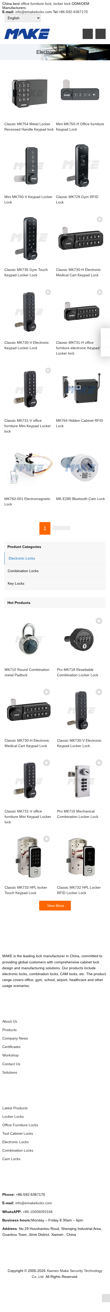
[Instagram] (57, 1290)
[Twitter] (38, 1290)
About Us (9, 1021)
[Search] (100, 34)
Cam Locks (11, 1159)
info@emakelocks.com (33, 12)
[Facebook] (32, 1290)
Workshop (10, 1055)
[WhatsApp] (51, 1290)
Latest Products (15, 1108)
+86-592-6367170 (73, 12)
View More (55, 906)
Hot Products (18, 603)
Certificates (11, 1047)
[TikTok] (69, 1290)
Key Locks (16, 583)
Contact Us (11, 1064)
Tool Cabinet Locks (17, 1133)
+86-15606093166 (38, 1212)
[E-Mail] (81, 1290)
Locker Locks (13, 1116)
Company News (15, 1038)
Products (9, 1030)
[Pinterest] (63, 1290)
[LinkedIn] (44, 1290)
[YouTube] (75, 1290)
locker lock (61, 4)
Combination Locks (23, 571)
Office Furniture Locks (20, 1125)
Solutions (9, 1072)
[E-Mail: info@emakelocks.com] (105, 351)
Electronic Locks (22, 558)
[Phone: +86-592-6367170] (105, 332)
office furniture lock (36, 4)
